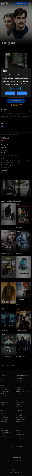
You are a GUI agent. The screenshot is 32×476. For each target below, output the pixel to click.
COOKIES (27, 464)
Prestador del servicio (7, 464)
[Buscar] (13, 3)
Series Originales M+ (5, 395)
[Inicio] (4, 3)
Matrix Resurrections (21, 356)
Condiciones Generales (20, 419)
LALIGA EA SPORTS (4, 417)
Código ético (18, 421)
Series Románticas (5, 396)
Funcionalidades (19, 415)
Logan (2, 304)
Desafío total (4, 330)
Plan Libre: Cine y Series (21, 426)
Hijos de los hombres (6, 253)
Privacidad (22, 464)
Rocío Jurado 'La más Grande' (22, 395)
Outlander (18, 383)
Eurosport (3, 434)
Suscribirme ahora (21, 3)
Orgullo (2, 404)
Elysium (18, 304)
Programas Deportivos (20, 402)
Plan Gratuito (18, 430)
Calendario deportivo (24, 7)
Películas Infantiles (5, 391)
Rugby (2, 428)
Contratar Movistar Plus (20, 423)
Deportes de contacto (5, 432)
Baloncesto (3, 425)
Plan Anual (18, 432)
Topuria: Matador (4, 430)
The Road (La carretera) (7, 226)
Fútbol (14, 7)
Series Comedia (4, 398)
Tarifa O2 (18, 436)
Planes (17, 428)
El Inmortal (18, 387)
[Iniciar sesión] (29, 3)
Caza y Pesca (18, 404)
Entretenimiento (4, 402)
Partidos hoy (3, 438)
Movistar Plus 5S (19, 406)
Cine (8, 7)
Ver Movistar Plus (19, 413)
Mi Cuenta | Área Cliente (21, 417)
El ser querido (19, 378)
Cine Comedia (4, 383)
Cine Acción (3, 385)
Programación (4, 439)
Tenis (2, 426)
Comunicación (19, 439)
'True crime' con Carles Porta (22, 396)
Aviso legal (16, 464)
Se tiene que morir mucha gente (22, 385)
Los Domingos (19, 382)
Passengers (19, 253)
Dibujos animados (19, 400)
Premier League (4, 419)
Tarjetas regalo (19, 438)
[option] (9, 188)
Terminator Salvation (21, 330)
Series (3, 7)
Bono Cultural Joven (20, 434)
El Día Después (4, 421)
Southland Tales (5, 356)
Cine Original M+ (4, 380)
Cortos (2, 387)
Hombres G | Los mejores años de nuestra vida (22, 392)
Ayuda (16, 451)
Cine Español (3, 382)
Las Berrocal (18, 389)
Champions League (5, 415)
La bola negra (19, 380)
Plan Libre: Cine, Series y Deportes (23, 425)
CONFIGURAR (15, 88)
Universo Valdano (4, 423)
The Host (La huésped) (7, 279)
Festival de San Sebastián (21, 398)
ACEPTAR (21, 93)
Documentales (4, 400)
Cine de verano (4, 389)
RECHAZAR (10, 93)
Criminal (18, 279)
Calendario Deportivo (5, 436)
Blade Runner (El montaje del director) (23, 226)
